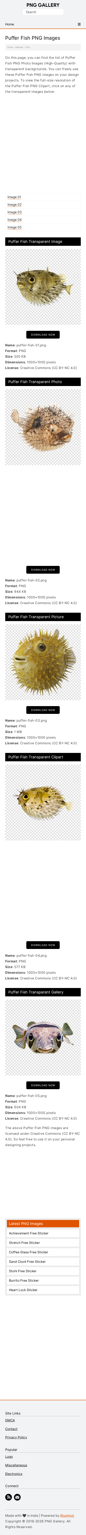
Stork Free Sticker (23, 1271)
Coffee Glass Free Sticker (28, 1252)
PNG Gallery (43, 5)
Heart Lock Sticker (23, 1290)
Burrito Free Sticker (24, 1280)
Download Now (43, 334)
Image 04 (15, 220)
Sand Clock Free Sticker (27, 1262)
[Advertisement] (43, 143)
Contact (11, 1429)
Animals (19, 47)
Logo (9, 1457)
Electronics (13, 1474)
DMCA (10, 1420)
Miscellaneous (16, 1465)
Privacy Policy (16, 1437)
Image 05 (15, 227)
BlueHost (67, 1516)
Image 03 (15, 212)
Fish (27, 47)
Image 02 (15, 205)
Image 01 (14, 197)
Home (10, 47)
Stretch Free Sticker (24, 1243)
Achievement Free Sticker (28, 1233)
